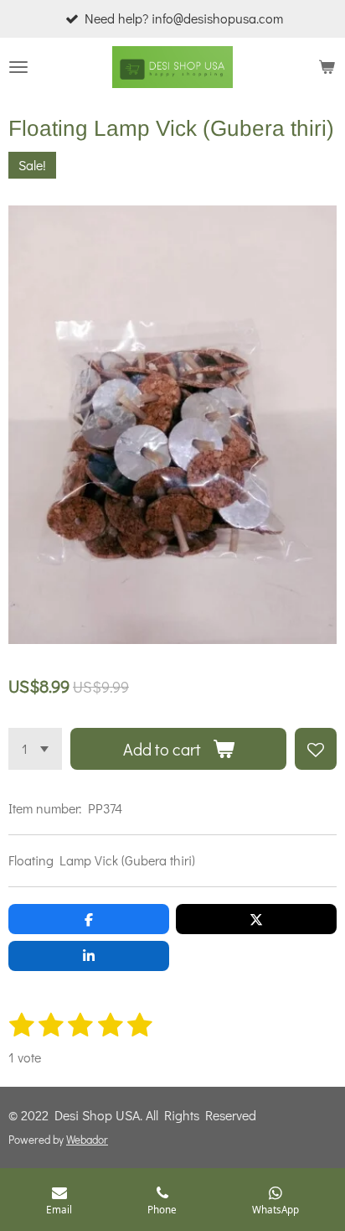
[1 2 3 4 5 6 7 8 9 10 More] (35, 749)
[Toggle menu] (18, 67)
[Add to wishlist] (316, 749)
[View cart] (326, 67)
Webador (87, 1139)
